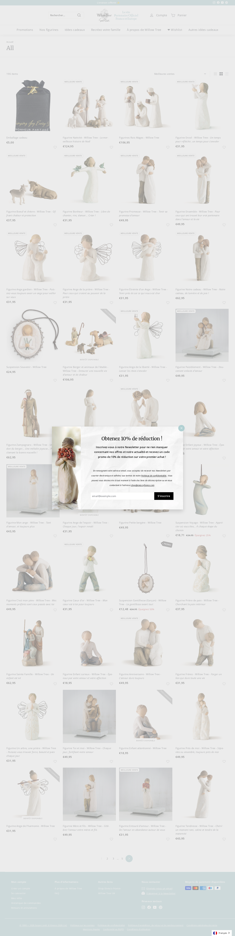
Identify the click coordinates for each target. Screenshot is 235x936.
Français (223, 933)
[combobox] (222, 933)
